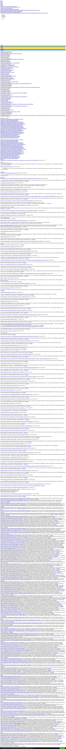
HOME (1, 6)
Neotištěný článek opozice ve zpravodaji (7, 77)
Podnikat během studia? (4, 100)
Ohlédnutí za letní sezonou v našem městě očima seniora (9, 66)
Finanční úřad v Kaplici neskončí (5, 79)
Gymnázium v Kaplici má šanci (5, 98)
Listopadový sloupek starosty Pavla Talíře (7, 72)
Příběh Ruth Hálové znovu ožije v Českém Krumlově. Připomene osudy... (12, 132)
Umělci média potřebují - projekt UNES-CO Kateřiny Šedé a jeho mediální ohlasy (13, 96)
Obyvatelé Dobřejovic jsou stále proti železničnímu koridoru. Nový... (11, 125)
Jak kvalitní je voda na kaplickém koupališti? (7, 64)
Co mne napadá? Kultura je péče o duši (6, 102)
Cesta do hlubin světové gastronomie (6, 51)
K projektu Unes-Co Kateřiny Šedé (6, 113)
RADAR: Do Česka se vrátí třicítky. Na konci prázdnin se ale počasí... (11, 119)
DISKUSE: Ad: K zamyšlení (5, 55)
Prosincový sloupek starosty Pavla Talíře (7, 68)
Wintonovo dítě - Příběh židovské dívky (6, 70)
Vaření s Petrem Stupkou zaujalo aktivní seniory (8, 76)
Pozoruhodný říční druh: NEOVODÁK (6, 109)
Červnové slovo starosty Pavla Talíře (6, 94)
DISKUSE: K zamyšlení (4, 57)
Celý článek (8, 164)
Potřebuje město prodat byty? (5, 61)
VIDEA (11, 6)
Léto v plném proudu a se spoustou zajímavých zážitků (9, 81)
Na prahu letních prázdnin (4, 89)
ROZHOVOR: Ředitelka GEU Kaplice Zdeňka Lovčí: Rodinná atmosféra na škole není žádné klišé (16, 104)
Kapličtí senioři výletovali (4, 74)
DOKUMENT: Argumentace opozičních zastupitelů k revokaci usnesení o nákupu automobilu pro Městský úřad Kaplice (20, 87)
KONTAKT (15, 6)
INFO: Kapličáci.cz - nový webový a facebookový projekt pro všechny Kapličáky (13, 92)
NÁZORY (8, 6)
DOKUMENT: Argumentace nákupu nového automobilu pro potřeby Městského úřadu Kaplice (16, 83)
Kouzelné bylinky (37, 485)
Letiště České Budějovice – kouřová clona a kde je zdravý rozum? (11, 53)
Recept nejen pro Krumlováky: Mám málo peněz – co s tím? (10, 111)
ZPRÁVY (4, 6)
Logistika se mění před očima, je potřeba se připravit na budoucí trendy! (12, 59)
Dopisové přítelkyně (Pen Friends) (6, 85)
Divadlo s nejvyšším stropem (5, 107)
